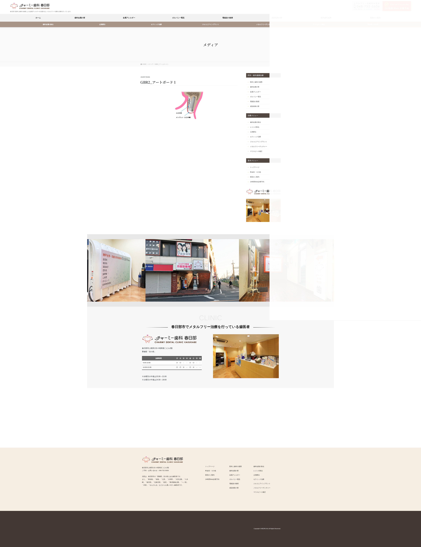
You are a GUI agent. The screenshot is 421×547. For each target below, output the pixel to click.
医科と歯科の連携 (256, 82)
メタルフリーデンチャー (264, 24)
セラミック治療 (156, 24)
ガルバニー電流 (178, 18)
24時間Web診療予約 (257, 182)
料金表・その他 (255, 172)
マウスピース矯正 (256, 151)
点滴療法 (102, 24)
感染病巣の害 (254, 106)
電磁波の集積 (227, 18)
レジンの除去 (254, 127)
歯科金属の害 (80, 18)
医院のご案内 (254, 177)
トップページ (254, 167)
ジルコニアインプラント (210, 24)
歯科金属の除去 (48, 24)
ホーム (38, 18)
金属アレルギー (129, 18)
